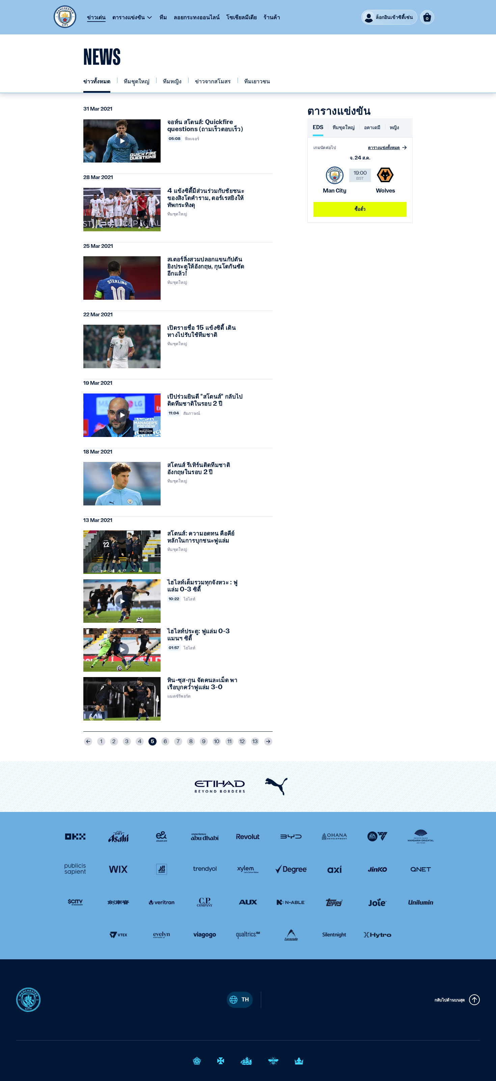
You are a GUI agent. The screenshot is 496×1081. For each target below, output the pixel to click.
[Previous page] (88, 741)
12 (242, 741)
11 (229, 741)
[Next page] (268, 741)
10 (216, 741)
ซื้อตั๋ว (360, 209)
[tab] (318, 130)
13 (255, 741)
